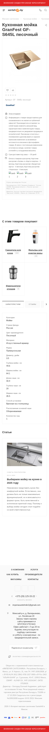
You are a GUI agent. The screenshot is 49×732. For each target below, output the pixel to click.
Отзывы (32, 304)
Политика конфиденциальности (27, 656)
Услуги (34, 570)
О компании (17, 570)
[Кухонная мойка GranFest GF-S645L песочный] (24, 59)
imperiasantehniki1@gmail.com (26, 605)
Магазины (16, 579)
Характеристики (13, 304)
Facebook (24, 588)
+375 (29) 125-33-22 (25, 596)
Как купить (13, 575)
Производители (33, 575)
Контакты (33, 579)
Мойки (9, 320)
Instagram (31, 588)
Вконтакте (18, 588)
